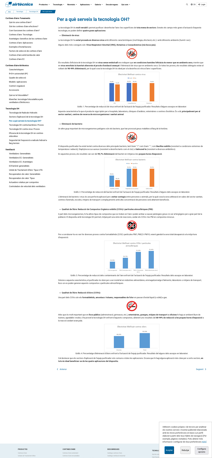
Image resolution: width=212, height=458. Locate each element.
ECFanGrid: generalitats (19, 166)
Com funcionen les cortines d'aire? (24, 30)
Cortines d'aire (22, 453)
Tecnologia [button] (58, 5)
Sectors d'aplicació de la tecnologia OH (26, 117)
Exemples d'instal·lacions (20, 47)
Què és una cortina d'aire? (20, 22)
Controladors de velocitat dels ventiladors (27, 186)
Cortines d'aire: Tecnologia (20, 34)
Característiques (16, 69)
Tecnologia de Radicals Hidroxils (23, 113)
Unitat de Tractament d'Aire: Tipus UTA (26, 170)
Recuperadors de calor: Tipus (22, 178)
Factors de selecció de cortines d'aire (25, 51)
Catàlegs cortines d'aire (114, 453)
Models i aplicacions (18, 82)
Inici (9, 11)
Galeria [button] (98, 5)
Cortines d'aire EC (17, 59)
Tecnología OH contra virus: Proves (24, 129)
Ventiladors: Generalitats (19, 153)
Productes (22, 449)
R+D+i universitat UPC (18, 73)
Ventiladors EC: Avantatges (21, 162)
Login (202, 4)
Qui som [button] (125, 5)
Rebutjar (185, 450)
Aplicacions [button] (85, 5)
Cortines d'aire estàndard (70, 453)
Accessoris (14, 90)
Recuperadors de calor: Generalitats (24, 174)
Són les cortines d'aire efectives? (23, 26)
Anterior (63, 369)
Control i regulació (17, 86)
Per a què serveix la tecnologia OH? (25, 121)
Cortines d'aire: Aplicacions (21, 43)
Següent (200, 369)
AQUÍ (204, 442)
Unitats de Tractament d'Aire (26, 456)
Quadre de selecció (17, 78)
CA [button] (194, 4)
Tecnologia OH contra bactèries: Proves (26, 125)
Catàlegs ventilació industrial (116, 456)
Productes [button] (43, 5)
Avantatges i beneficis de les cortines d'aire (28, 39)
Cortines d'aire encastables (71, 456)
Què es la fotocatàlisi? (18, 95)
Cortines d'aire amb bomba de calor (24, 55)
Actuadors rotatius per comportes (24, 182)
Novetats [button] (71, 5)
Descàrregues (112, 5)
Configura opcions (201, 450)
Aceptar (169, 450)
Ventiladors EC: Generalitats (21, 158)
